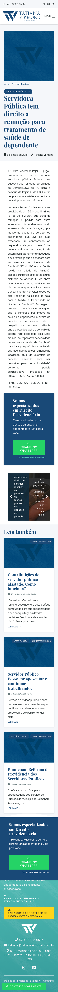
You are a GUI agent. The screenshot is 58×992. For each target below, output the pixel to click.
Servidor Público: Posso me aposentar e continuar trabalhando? (27, 681)
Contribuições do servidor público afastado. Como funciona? (23, 581)
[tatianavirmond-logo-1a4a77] (21, 16)
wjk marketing (46, 980)
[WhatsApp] (44, 4)
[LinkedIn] (53, 4)
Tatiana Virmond (43, 154)
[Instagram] (48, 4)
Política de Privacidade (16, 980)
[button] (50, 16)
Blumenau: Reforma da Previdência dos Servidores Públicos (29, 774)
